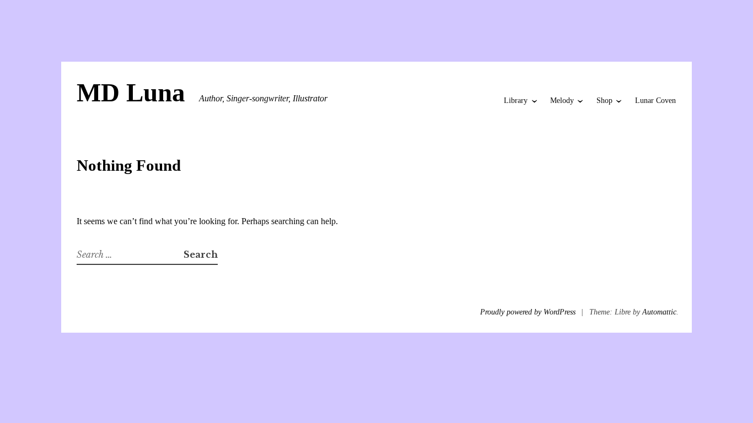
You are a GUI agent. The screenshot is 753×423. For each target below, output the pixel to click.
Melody (562, 100)
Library (516, 100)
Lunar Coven (655, 100)
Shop (604, 100)
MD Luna (131, 92)
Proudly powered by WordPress (527, 312)
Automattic (659, 312)
